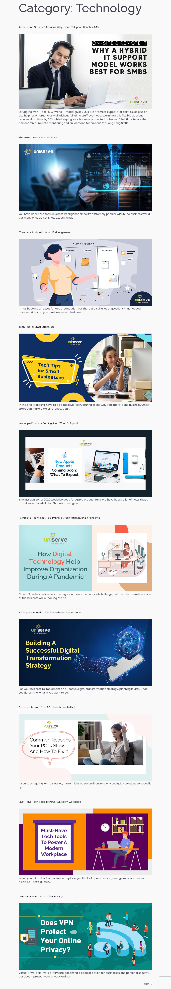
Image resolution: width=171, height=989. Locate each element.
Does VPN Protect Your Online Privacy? (41, 896)
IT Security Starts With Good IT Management (45, 232)
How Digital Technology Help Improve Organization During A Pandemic (60, 518)
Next (148, 983)
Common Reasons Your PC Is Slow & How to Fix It (47, 707)
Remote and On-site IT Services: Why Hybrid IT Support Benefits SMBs (59, 27)
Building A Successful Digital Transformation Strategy (50, 612)
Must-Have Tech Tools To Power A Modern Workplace (50, 801)
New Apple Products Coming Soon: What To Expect (48, 423)
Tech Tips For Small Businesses (36, 327)
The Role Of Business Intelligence (38, 137)
